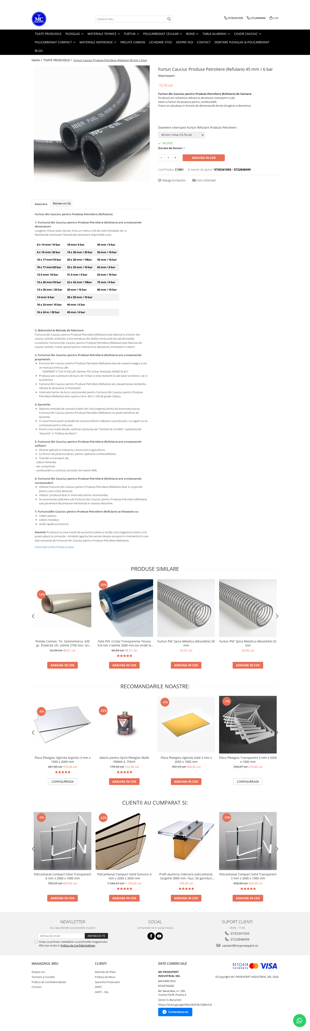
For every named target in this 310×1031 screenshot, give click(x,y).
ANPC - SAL (102, 992)
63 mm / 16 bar (107, 274)
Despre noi (38, 972)
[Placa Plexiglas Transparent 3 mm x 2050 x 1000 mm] (248, 725)
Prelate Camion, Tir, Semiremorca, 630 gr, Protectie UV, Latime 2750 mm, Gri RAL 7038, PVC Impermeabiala (62, 643)
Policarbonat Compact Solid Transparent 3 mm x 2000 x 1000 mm (247, 876)
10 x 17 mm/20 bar (49, 267)
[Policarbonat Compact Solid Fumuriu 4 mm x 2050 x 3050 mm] (124, 841)
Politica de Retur (105, 977)
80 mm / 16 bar (107, 289)
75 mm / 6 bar (106, 282)
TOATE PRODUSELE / (58, 60)
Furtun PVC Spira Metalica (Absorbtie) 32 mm (247, 643)
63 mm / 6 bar (106, 267)
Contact (37, 987)
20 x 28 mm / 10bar (79, 259)
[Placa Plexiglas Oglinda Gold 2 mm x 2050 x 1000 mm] (186, 725)
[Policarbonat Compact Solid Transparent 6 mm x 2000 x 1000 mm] (62, 841)
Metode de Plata (105, 972)
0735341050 (239, 933)
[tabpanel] (92, 123)
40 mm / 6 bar (76, 304)
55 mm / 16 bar (107, 259)
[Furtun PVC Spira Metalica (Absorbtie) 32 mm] (248, 608)
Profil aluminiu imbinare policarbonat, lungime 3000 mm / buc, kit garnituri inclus (186, 876)
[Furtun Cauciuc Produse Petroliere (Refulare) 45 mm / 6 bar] (92, 123)
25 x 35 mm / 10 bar (80, 267)
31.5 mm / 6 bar (77, 274)
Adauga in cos (204, 158)
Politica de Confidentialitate (78, 945)
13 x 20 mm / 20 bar (49, 289)
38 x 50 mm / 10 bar (80, 297)
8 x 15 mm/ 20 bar (48, 252)
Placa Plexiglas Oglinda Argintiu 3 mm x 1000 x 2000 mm (62, 760)
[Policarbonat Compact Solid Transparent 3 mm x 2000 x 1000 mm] (248, 841)
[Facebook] (151, 936)
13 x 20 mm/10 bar (49, 282)
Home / (37, 60)
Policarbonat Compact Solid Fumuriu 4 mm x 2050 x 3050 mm (124, 876)
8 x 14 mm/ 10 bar (48, 244)
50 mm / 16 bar (107, 252)
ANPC (98, 987)
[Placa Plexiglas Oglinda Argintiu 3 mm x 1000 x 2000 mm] (62, 724)
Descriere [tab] (41, 204)
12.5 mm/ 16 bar (47, 274)
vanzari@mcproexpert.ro (239, 945)
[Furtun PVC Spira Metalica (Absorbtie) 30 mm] (186, 608)
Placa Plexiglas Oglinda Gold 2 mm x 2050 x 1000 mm (186, 760)
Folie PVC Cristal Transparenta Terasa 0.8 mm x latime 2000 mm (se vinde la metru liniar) (124, 643)
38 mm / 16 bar (77, 289)
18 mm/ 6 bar (76, 244)
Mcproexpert (166, 76)
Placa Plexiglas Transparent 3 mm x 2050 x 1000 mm (248, 760)
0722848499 (239, 939)
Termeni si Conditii (43, 977)
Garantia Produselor (107, 982)
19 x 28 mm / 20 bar (80, 252)
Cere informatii (205, 180)
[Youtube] (159, 936)
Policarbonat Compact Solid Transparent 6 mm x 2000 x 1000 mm (62, 876)
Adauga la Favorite (173, 180)
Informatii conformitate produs (54, 547)
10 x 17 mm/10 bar (49, 259)
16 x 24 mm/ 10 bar (49, 304)
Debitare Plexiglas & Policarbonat (242, 42)
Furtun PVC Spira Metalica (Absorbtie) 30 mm (186, 643)
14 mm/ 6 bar (45, 297)
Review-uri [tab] (62, 203)
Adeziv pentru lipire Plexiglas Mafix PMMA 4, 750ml (124, 760)
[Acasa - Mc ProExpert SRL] (53, 19)
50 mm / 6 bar (106, 244)
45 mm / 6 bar (76, 312)
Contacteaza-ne (178, 1011)
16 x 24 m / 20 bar (48, 312)
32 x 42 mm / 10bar (79, 282)
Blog (39, 51)
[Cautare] (169, 19)
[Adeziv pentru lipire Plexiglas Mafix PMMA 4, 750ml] (124, 724)
